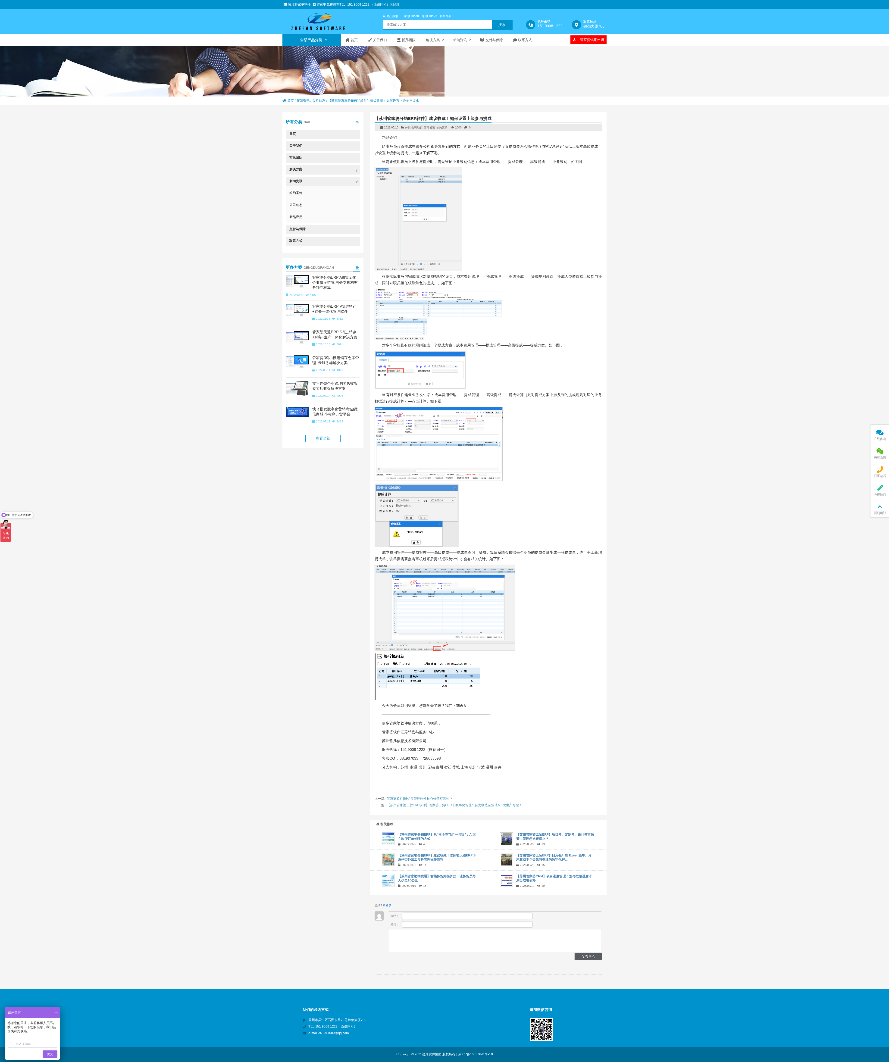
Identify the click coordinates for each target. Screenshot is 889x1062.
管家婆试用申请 (591, 40)
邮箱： (395, 924)
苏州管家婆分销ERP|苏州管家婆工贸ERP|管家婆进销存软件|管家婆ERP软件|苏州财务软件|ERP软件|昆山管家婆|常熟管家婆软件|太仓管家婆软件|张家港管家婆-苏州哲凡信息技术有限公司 (322, 21)
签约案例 (442, 127)
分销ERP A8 (411, 16)
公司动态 (318, 101)
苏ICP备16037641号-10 (475, 1054)
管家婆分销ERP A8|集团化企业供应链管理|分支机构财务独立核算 (335, 282)
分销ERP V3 (429, 16)
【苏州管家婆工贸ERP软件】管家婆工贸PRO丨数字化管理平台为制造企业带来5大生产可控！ (454, 805)
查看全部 (323, 438)
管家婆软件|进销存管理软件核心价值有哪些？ (420, 798)
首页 (290, 101)
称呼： (395, 916)
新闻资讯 (445, 16)
